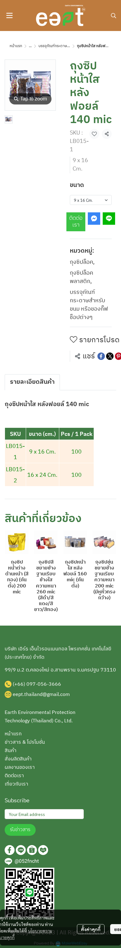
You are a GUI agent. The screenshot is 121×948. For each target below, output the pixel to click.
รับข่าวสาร (20, 830)
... (30, 46)
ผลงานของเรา (20, 767)
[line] (21, 850)
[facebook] (10, 850)
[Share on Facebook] (101, 356)
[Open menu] (9, 15)
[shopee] (32, 850)
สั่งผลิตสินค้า (18, 759)
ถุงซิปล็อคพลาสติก (81, 277)
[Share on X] (110, 356)
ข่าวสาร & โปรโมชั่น (25, 742)
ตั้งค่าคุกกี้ (91, 929)
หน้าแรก (16, 46)
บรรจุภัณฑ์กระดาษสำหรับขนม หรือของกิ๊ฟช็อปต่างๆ (89, 305)
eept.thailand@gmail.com (41, 694)
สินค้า (10, 750)
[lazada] (43, 850)
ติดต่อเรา (76, 222)
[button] (113, 15)
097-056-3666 (43, 684)
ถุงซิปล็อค (82, 262)
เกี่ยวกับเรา (16, 784)
